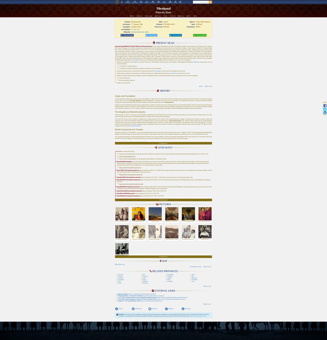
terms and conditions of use (198, 316)
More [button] (181, 3)
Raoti (119, 281)
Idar (193, 276)
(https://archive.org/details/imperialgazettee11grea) (151, 299)
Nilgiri (168, 279)
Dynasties (135, 2)
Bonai (193, 274)
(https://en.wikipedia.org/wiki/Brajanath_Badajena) (137, 294)
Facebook (128, 35)
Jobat (144, 278)
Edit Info (120, 308)
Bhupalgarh (158, 71)
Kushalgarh (121, 279)
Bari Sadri (120, 274)
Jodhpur (169, 278)
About (175, 2)
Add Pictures (138, 308)
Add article (188, 308)
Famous (147, 2)
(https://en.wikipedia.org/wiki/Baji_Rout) (140, 301)
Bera (144, 274)
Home (122, 2)
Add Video (154, 308)
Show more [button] (163, 143)
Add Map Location (196, 266)
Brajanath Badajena (135, 126)
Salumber (174, 73)
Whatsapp (201, 35)
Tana (193, 281)
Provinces (128, 2)
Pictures (153, 2)
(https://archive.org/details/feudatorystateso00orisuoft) (153, 297)
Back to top (209, 86)
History (141, 2)
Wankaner (196, 62)
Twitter (152, 35)
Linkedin (177, 35)
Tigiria (119, 283)
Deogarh (120, 276)
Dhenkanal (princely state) (140, 32)
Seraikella (170, 281)
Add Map (170, 308)
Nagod (144, 279)
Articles (164, 2)
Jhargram (120, 278)
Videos (159, 2)
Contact (170, 2)
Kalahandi (137, 60)
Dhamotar (145, 276)
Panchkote (195, 279)
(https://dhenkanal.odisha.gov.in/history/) (141, 295)
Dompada (170, 276)
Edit (202, 86)
